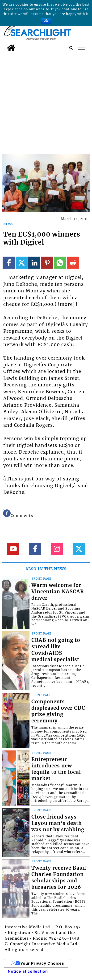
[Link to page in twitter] (22, 263)
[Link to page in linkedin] (34, 263)
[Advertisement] (46, 102)
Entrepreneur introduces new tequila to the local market (56, 769)
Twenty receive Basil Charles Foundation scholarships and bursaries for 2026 (58, 877)
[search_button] (71, 47)
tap (81, 47)
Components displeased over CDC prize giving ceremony (58, 711)
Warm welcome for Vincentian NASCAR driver (57, 591)
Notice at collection (28, 971)
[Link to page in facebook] (9, 263)
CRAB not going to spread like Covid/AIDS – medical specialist (55, 649)
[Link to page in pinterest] (47, 263)
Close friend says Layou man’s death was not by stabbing (57, 823)
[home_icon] (11, 47)
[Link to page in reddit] (73, 263)
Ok (46, 20)
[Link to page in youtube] (13, 549)
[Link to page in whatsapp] (60, 263)
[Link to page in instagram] (57, 549)
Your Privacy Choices (42, 963)
